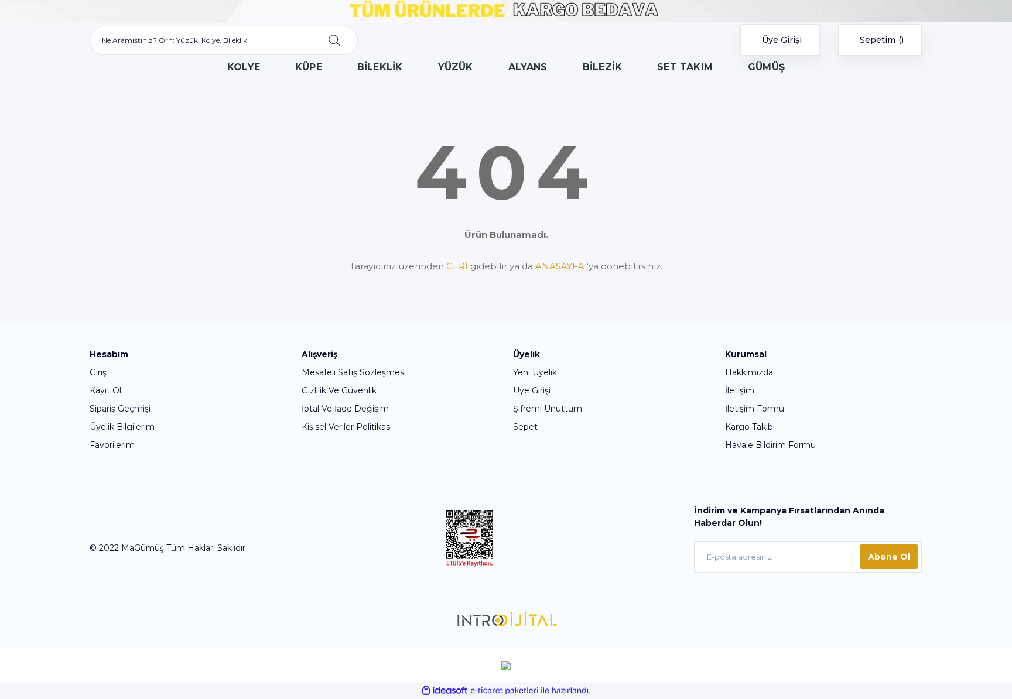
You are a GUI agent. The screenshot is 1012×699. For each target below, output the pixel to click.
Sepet (525, 427)
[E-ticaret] (504, 691)
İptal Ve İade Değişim (345, 408)
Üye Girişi (532, 390)
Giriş (98, 372)
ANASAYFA (559, 266)
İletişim (739, 390)
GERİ (457, 266)
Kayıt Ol (105, 390)
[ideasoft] (444, 690)
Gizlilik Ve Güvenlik (339, 390)
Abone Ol (889, 556)
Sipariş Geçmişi (120, 408)
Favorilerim (112, 445)
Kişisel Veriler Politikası (347, 427)
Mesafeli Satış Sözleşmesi (354, 372)
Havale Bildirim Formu (770, 445)
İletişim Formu (754, 408)
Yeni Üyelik (535, 372)
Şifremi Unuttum (547, 408)
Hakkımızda (749, 372)
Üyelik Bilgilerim (122, 427)
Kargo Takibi (750, 427)
